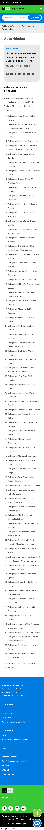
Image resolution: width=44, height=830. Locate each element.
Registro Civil (27, 26)
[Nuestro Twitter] (10, 808)
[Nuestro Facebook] (4, 808)
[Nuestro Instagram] (17, 808)
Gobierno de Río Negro (11, 26)
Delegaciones (7, 718)
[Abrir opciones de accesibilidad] (37, 813)
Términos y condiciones (26, 819)
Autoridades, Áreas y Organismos (15, 739)
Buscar (36, 18)
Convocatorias (8, 774)
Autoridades (7, 713)
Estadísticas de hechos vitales (14, 722)
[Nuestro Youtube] (23, 808)
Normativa (6, 748)
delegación (8, 667)
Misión (4, 709)
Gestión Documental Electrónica (15, 761)
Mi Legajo (5, 765)
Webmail (5, 770)
